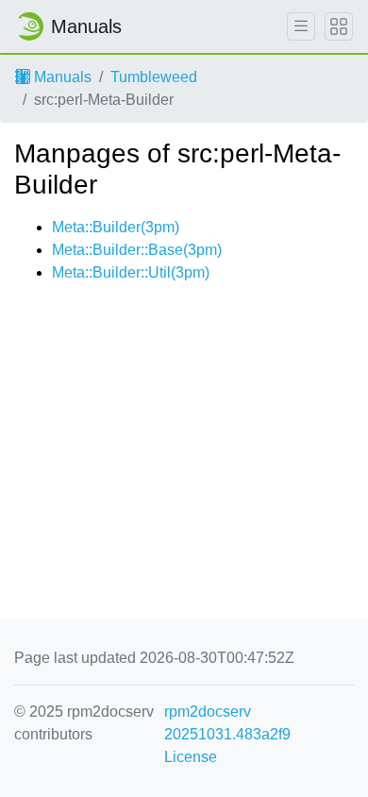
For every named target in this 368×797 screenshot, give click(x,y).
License (190, 757)
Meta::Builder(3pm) (115, 227)
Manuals (61, 77)
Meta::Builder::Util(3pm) (130, 272)
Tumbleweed (153, 77)
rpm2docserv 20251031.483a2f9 (227, 723)
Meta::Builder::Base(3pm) (137, 250)
